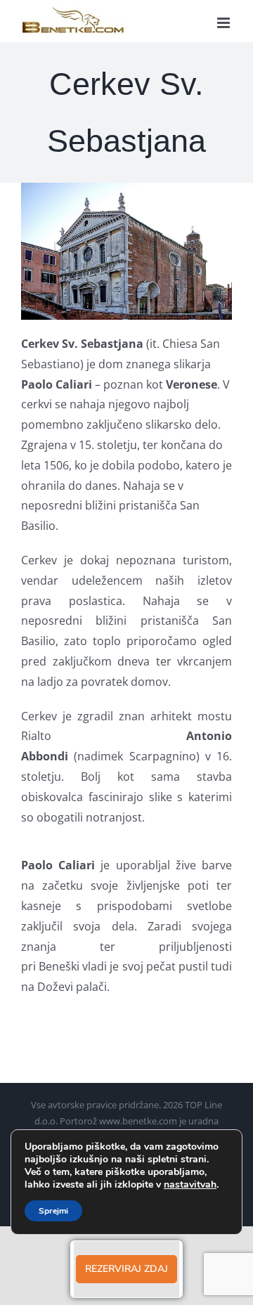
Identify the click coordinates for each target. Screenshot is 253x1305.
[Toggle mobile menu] (224, 22)
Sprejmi (53, 1210)
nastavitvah (190, 1185)
